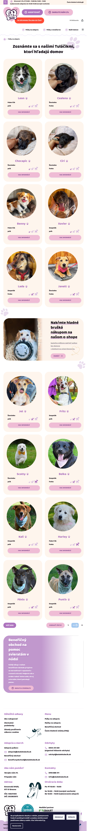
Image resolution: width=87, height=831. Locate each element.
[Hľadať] (5, 2)
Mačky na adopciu (53, 723)
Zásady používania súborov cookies (12, 731)
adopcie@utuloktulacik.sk (19, 752)
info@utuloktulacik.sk (58, 777)
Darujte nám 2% (60, 12)
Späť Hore (10, 625)
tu (44, 820)
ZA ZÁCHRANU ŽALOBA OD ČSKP (29, 20)
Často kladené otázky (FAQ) (76, 2)
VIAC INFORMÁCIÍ (24, 112)
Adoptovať (34, 12)
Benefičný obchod (53, 727)
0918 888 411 (54, 773)
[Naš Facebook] (81, 814)
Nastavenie (16, 825)
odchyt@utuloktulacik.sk (60, 754)
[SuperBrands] (27, 810)
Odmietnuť (59, 817)
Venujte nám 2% (11, 773)
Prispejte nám (10, 777)
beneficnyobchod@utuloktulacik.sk (24, 760)
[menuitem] (31, 30)
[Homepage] (9, 810)
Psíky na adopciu (52, 719)
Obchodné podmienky (9, 724)
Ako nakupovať (11, 719)
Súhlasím (71, 817)
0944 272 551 (54, 748)
